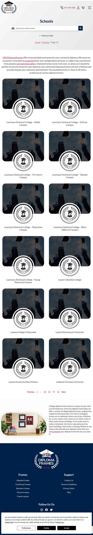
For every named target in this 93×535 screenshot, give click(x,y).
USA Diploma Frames (13, 57)
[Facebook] (46, 509)
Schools (45, 42)
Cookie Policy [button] (9, 522)
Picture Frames (23, 492)
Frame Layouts (23, 496)
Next (64, 392)
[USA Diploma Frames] (46, 459)
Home (37, 42)
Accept (66, 528)
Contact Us (68, 480)
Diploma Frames (22, 480)
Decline (46, 528)
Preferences (26, 528)
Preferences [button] (60, 522)
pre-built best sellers (26, 63)
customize (29, 60)
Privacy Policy (68, 488)
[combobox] (44, 28)
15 (49, 392)
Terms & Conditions (69, 484)
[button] (89, 7)
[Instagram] (41, 509)
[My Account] (78, 7)
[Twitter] (51, 509)
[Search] (80, 28)
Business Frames (23, 488)
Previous (30, 392)
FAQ (69, 492)
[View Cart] (83, 7)
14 (45, 392)
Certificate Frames (23, 484)
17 (58, 392)
